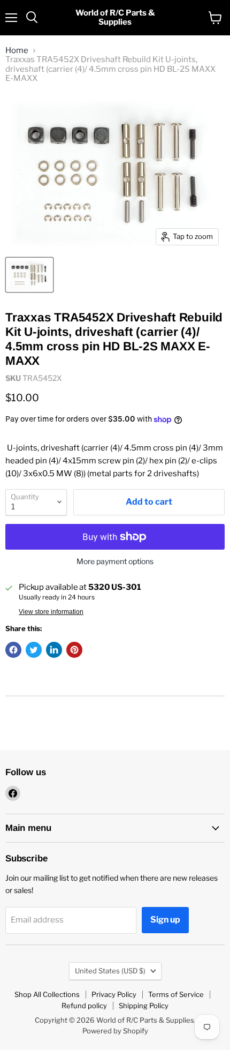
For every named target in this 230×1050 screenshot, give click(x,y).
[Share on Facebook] (13, 650)
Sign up (165, 919)
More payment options (115, 561)
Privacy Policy (113, 994)
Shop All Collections (47, 994)
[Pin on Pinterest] (74, 650)
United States (110, 970)
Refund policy (84, 1005)
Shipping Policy (143, 1005)
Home (16, 50)
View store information (51, 612)
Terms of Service (176, 994)
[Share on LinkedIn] (54, 650)
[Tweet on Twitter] (34, 650)
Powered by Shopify (115, 1030)
